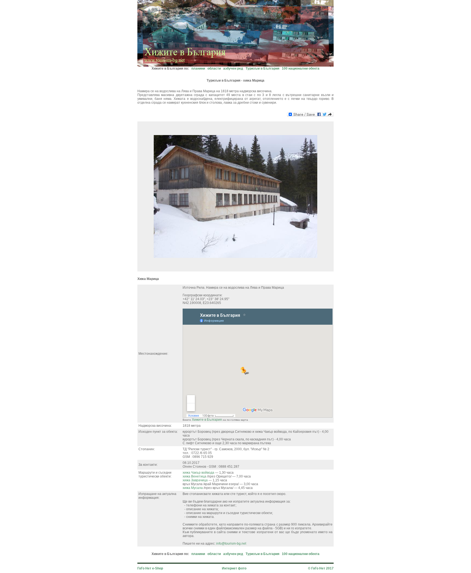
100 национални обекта (300, 68)
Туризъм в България (262, 68)
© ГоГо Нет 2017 (321, 568)
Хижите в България (207, 420)
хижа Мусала (193, 488)
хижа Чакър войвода (199, 472)
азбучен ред (233, 68)
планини (198, 68)
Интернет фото (234, 568)
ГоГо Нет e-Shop (150, 568)
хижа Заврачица (196, 480)
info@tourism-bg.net (231, 543)
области (214, 68)
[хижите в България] (235, 65)
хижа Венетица (195, 476)
